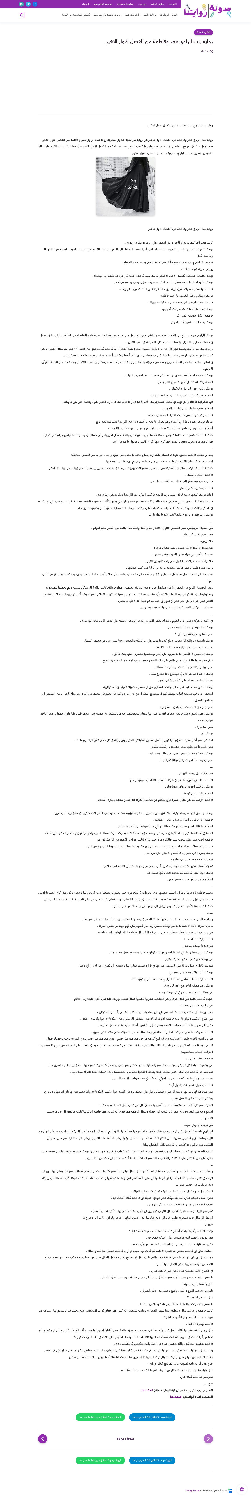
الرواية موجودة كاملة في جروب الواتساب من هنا (100, 1417)
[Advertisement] (125, 81)
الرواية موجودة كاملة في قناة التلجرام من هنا (152, 1417)
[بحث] (21, 15)
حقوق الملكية (157, 4)
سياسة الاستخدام (125, 4)
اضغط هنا (147, 1390)
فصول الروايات (168, 15)
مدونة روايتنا (192, 1490)
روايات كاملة (150, 15)
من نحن (142, 4)
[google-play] (21, 4)
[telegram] (28, 4)
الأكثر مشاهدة (132, 15)
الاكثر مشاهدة (203, 32)
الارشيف (85, 4)
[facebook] (35, 4)
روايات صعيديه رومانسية (107, 15)
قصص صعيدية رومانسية (76, 15)
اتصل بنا (173, 4)
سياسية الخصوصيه (103, 4)
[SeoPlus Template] (230, 1490)
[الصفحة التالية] (42, 1438)
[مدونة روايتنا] (207, 11)
